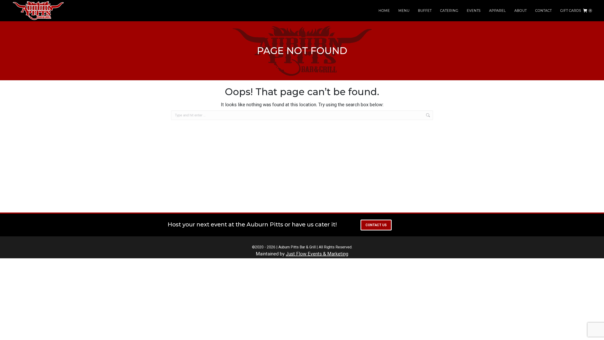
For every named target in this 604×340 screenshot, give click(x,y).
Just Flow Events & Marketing (317, 254)
